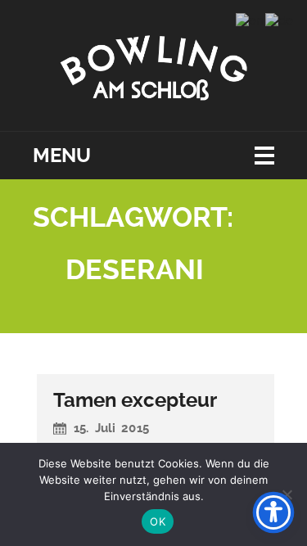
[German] (280, 19)
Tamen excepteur (135, 400)
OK (157, 521)
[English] (250, 19)
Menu (62, 155)
